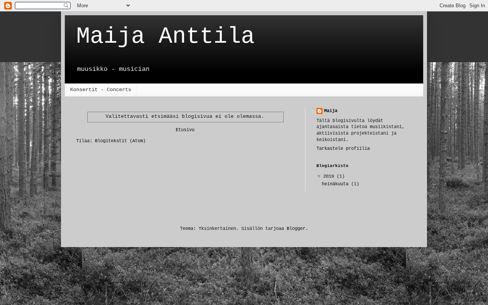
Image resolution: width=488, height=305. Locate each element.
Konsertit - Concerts (100, 90)
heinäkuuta (336, 184)
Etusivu (185, 130)
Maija (330, 111)
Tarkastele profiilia (343, 148)
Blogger (296, 228)
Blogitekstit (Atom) (120, 141)
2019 (330, 176)
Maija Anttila (165, 37)
